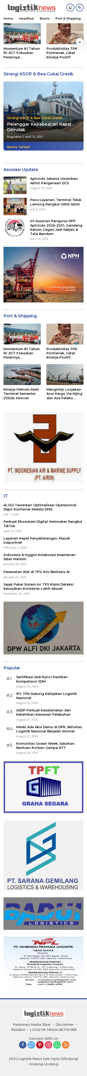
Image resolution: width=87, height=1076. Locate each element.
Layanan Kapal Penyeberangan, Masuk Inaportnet (36, 540)
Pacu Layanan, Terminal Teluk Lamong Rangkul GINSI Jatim (55, 202)
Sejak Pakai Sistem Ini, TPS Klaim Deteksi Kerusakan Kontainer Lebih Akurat (38, 586)
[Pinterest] (40, 1045)
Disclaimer (65, 1024)
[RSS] (65, 1045)
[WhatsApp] (57, 1045)
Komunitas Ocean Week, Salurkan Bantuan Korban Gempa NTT (45, 745)
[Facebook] (22, 1045)
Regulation (14, 136)
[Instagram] (48, 1045)
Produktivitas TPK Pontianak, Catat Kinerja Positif (61, 53)
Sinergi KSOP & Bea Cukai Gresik (34, 118)
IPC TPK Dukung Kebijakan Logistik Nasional (46, 696)
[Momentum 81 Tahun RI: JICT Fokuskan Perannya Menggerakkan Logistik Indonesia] (22, 33)
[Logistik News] (31, 8)
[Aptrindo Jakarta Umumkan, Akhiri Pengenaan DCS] (15, 185)
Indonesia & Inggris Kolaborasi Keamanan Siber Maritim (39, 557)
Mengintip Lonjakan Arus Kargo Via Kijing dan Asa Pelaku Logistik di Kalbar (64, 393)
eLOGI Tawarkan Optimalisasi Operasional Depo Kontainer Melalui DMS (39, 507)
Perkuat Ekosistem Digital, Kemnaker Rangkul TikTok (42, 524)
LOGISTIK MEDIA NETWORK (53, 1030)
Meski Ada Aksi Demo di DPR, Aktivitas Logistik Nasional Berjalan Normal (49, 729)
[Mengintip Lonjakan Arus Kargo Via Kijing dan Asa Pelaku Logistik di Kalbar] (65, 374)
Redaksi (18, 1030)
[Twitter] (31, 1045)
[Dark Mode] (70, 7)
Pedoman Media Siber (32, 1024)
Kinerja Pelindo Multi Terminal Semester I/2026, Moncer (21, 393)
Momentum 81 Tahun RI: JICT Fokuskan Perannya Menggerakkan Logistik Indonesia (21, 53)
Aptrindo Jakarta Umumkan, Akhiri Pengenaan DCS (54, 181)
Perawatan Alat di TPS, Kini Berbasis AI (36, 572)
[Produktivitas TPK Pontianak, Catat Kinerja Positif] (65, 33)
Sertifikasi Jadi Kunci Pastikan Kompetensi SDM (42, 679)
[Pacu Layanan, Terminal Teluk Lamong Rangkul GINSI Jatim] (15, 206)
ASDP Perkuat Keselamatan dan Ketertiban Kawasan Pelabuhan (43, 712)
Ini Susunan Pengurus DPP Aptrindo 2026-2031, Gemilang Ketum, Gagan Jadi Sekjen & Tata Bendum (56, 227)
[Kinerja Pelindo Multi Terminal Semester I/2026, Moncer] (22, 374)
